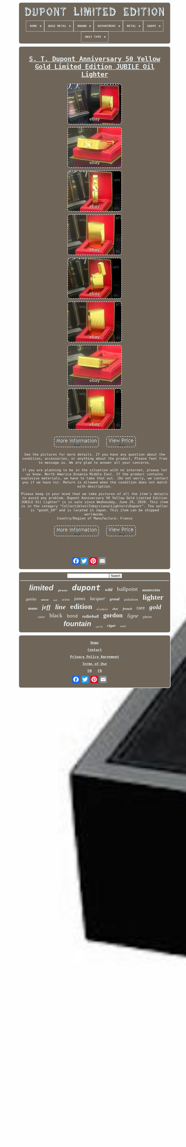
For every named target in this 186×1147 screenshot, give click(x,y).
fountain (77, 624)
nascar (45, 599)
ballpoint (127, 589)
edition (81, 606)
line (60, 607)
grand (115, 599)
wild (109, 589)
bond (72, 616)
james (79, 598)
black (55, 615)
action (66, 599)
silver (115, 609)
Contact (95, 650)
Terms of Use (94, 664)
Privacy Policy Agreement (94, 657)
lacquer (97, 598)
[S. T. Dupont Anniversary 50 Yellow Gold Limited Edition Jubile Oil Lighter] (94, 104)
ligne (132, 616)
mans (32, 608)
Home (95, 643)
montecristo (151, 590)
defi (55, 600)
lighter (153, 597)
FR (100, 671)
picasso (62, 590)
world (99, 626)
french (127, 609)
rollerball (90, 616)
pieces (147, 617)
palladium (131, 599)
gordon (113, 615)
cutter (41, 617)
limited (41, 587)
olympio (102, 609)
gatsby (31, 599)
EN (90, 671)
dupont (86, 587)
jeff (46, 607)
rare (141, 608)
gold (155, 607)
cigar (111, 625)
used (123, 626)
